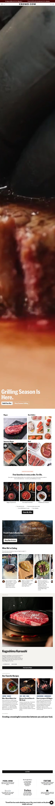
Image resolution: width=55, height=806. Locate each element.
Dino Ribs (10, 582)
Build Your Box (6, 403)
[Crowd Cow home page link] (27, 4)
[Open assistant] (51, 802)
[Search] (4, 4)
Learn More (27, 771)
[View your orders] (53, 4)
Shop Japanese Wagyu (27, 667)
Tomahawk (32, 702)
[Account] (51, 4)
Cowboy (22, 703)
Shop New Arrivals (10, 540)
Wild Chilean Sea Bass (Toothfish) (27, 582)
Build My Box (27, 803)
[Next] (53, 570)
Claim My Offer (27, 512)
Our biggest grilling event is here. (11, 1)
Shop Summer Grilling (21, 403)
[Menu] (2, 4)
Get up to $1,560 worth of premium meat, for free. (39, 1)
